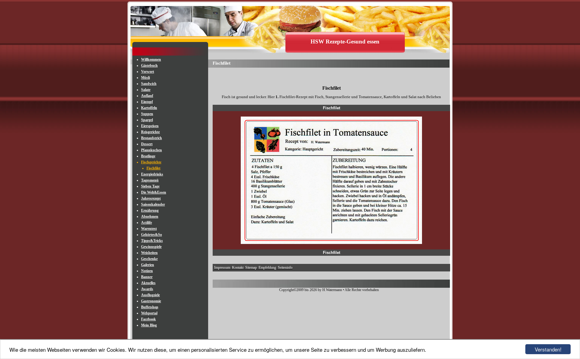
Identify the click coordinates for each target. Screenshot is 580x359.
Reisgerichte (150, 132)
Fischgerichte (151, 162)
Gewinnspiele (151, 247)
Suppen (147, 114)
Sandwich (148, 84)
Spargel (147, 120)
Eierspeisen (150, 126)
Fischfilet (153, 168)
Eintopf (147, 102)
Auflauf (147, 96)
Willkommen (151, 59)
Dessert (147, 144)
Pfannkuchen (151, 150)
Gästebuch (149, 65)
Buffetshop (149, 307)
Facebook (148, 319)
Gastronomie (151, 301)
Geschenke (149, 259)
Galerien (147, 265)
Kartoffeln (149, 108)
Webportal (149, 313)
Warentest (149, 228)
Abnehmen (149, 216)
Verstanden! (548, 349)
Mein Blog (149, 325)
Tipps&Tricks (152, 241)
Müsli (145, 77)
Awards (147, 289)
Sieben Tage (150, 186)
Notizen (147, 271)
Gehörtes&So (151, 234)
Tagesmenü (150, 180)
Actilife (146, 222)
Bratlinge (148, 156)
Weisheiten (149, 253)
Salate (145, 90)
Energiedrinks (152, 174)
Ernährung (150, 210)
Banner (147, 277)
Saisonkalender (153, 204)
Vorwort (147, 71)
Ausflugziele (150, 295)
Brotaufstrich (151, 138)
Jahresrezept (151, 198)
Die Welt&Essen (153, 192)
